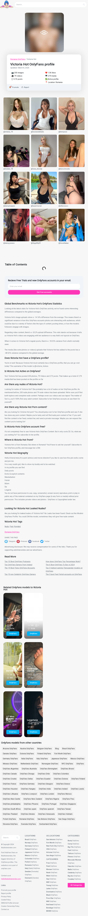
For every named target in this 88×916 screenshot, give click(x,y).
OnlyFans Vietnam (65, 814)
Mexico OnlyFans (77, 759)
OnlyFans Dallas (26, 779)
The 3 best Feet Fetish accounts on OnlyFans (64, 574)
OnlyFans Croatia (9, 779)
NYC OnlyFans (67, 764)
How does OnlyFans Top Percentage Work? (63, 561)
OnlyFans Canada (10, 774)
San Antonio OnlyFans (46, 819)
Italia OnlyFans (27, 759)
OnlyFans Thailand (10, 814)
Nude (7, 526)
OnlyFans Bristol (67, 769)
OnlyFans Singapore (68, 804)
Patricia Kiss (33, 621)
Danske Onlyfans (9, 754)
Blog (57, 748)
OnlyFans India (45, 789)
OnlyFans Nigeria (52, 799)
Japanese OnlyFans (59, 759)
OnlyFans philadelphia (11, 804)
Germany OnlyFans (10, 759)
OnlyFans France (9, 784)
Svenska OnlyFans (28, 824)
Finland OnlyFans (44, 754)
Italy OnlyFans (42, 759)
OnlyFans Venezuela (46, 814)
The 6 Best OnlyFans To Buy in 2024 (60, 565)
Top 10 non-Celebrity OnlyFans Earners (20, 574)
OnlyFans (80, 764)
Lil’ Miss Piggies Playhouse (11, 718)
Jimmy (9, 618)
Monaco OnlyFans (10, 764)
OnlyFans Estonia (61, 779)
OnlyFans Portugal (49, 804)
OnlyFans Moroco (65, 794)
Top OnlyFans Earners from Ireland (18, 565)
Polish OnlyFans (9, 819)
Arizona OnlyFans (10, 748)
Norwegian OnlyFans (50, 764)
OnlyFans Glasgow (45, 784)
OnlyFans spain (30, 809)
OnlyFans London (47, 794)
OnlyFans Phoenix (31, 804)
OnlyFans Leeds (77, 789)
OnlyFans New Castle (11, 799)
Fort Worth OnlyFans (62, 754)
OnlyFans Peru (68, 799)
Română (17, 526)
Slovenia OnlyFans (10, 824)
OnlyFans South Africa (12, 809)
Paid (11, 526)
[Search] (84, 4)
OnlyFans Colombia (61, 774)
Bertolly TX (11, 670)
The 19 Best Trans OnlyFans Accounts (20, 568)
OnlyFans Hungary (28, 789)
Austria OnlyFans (27, 748)
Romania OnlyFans (17, 59)
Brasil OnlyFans (68, 748)
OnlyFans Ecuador (43, 779)
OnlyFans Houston (10, 789)
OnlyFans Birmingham (48, 769)
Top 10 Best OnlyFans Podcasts (17, 561)
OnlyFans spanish (47, 809)
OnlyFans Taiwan (64, 809)
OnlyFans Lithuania (10, 794)
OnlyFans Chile (44, 774)
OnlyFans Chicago (27, 774)
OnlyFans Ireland (60, 789)
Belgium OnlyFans (44, 748)
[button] (11, 541)
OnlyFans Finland (78, 779)
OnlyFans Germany (27, 784)
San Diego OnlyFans (66, 819)
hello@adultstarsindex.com (11, 879)
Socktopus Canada (32, 669)
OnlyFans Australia (29, 769)
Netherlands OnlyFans (29, 764)
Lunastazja (32, 720)
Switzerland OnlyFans (48, 824)
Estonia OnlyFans (27, 754)
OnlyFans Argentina (10, 769)
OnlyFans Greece (63, 784)
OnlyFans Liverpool (29, 794)
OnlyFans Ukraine (28, 814)
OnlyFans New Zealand (32, 799)
